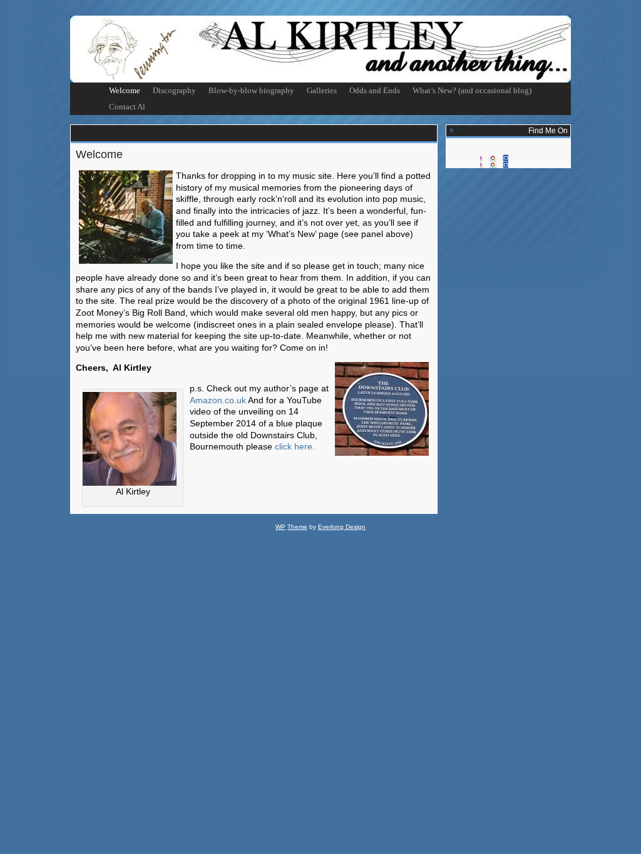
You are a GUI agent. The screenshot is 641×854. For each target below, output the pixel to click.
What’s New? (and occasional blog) (472, 90)
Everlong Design (342, 526)
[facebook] (494, 158)
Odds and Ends (374, 90)
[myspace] (466, 158)
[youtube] (522, 158)
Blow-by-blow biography (251, 90)
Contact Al (127, 106)
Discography (174, 90)
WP (280, 526)
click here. (295, 446)
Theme (297, 526)
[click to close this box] (452, 131)
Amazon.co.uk (218, 400)
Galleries (322, 90)
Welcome (124, 90)
